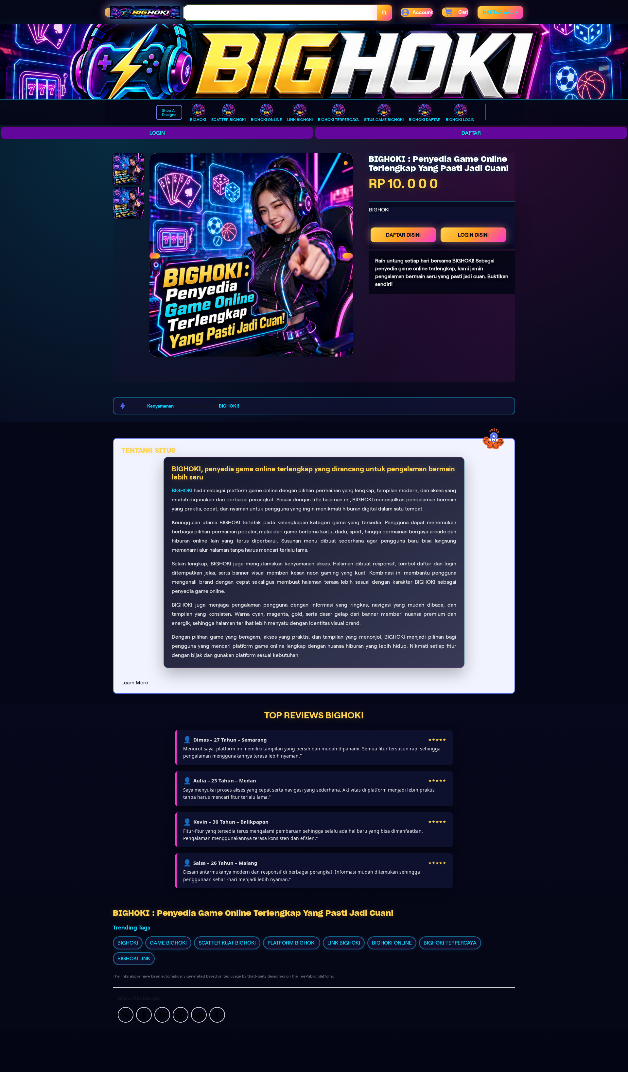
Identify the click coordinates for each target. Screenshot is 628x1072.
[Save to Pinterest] (180, 1014)
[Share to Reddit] (199, 1014)
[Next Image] (347, 256)
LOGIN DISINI (473, 235)
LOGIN (157, 133)
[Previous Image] (154, 256)
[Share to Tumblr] (217, 1014)
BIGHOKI (182, 490)
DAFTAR (471, 133)
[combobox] (280, 12)
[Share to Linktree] (162, 1014)
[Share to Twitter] (125, 1014)
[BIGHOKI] (314, 62)
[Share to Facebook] (144, 1014)
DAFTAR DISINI (403, 235)
